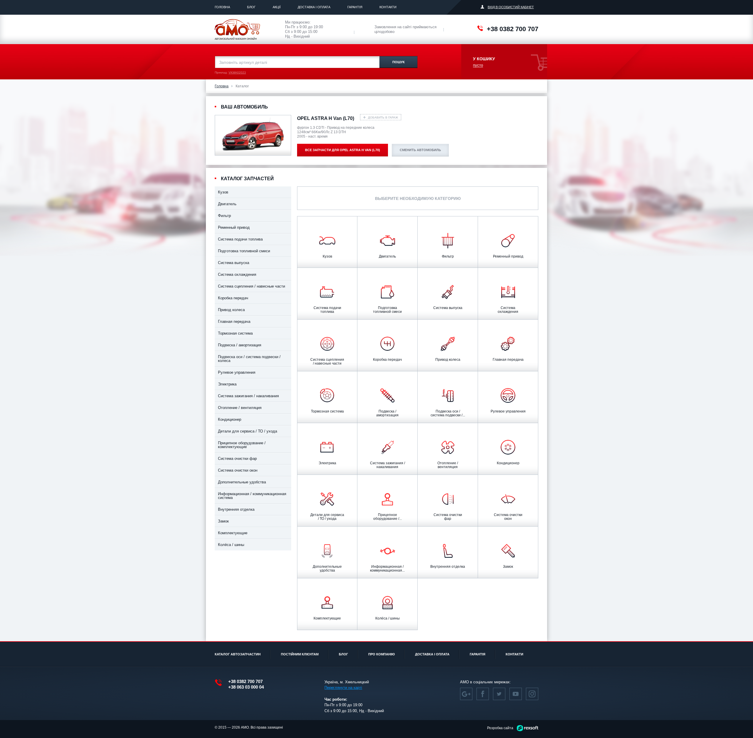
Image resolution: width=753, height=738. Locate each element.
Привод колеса (231, 310)
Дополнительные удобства (242, 482)
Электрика (227, 384)
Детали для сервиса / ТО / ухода (247, 431)
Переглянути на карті (343, 687)
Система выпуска (233, 263)
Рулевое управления (236, 372)
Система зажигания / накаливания (248, 396)
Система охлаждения (237, 274)
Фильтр (224, 215)
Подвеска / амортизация (239, 345)
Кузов (223, 192)
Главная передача (234, 321)
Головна (222, 7)
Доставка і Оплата (314, 7)
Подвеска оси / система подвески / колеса (249, 359)
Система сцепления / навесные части (251, 286)
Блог (251, 7)
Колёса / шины (231, 544)
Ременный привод (234, 227)
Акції (277, 7)
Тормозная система (235, 333)
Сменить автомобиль (420, 150)
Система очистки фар (237, 458)
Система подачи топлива (240, 239)
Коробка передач (233, 298)
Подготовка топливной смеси (244, 251)
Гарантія (354, 7)
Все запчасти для (342, 150)
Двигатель (227, 204)
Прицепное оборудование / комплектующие (242, 445)
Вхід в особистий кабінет (511, 7)
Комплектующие (232, 533)
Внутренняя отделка (236, 509)
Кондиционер (229, 419)
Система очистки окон (237, 470)
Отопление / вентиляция (239, 407)
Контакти (388, 7)
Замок (223, 521)
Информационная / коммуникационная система (252, 496)
